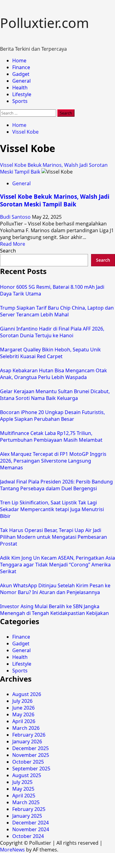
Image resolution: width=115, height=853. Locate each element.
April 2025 (23, 795)
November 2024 (30, 829)
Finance (21, 67)
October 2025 (28, 761)
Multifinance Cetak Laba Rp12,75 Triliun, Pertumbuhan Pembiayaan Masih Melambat (51, 436)
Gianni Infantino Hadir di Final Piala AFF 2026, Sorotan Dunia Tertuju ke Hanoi (52, 332)
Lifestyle (21, 94)
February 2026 (28, 734)
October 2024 (28, 836)
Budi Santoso (16, 216)
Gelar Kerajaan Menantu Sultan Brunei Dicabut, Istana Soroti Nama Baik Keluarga (55, 394)
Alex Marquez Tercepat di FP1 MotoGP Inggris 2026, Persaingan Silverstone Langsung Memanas (53, 461)
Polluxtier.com (44, 23)
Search (8, 250)
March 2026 (26, 728)
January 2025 (27, 815)
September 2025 (31, 768)
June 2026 (23, 707)
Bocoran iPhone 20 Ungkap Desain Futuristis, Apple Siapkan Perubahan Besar (52, 415)
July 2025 (22, 782)
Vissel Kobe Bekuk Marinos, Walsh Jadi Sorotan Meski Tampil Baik (54, 200)
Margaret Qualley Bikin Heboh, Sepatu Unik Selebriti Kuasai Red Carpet (50, 353)
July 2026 (22, 701)
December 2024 (30, 822)
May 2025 (23, 788)
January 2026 (27, 741)
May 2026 (23, 714)
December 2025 (30, 748)
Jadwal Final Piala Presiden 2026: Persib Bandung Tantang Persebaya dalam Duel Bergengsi (56, 485)
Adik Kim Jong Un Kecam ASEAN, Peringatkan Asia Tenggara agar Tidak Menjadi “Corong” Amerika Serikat (57, 564)
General (21, 80)
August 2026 (26, 694)
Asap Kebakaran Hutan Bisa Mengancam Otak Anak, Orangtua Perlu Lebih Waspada (53, 374)
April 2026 (23, 721)
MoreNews (12, 849)
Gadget (20, 74)
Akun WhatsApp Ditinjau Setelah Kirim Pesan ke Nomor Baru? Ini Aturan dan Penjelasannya (55, 589)
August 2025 (26, 775)
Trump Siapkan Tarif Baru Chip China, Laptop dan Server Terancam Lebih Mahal (57, 311)
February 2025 (28, 809)
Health (20, 87)
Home (19, 60)
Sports (20, 101)
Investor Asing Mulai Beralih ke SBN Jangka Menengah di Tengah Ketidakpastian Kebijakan (54, 609)
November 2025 (30, 755)
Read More (12, 244)
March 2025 (26, 802)
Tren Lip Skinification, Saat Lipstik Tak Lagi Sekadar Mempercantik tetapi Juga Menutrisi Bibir (52, 509)
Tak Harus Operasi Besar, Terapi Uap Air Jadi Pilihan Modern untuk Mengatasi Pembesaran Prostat (53, 537)
